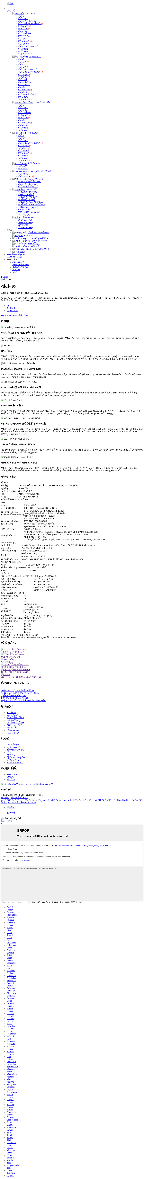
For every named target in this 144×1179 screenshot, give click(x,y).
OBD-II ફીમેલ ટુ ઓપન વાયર (14, 672)
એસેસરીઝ (23, 315)
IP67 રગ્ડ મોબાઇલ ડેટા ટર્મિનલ (15, 698)
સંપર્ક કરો (11, 813)
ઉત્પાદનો (11, 308)
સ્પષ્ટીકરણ (12, 315)
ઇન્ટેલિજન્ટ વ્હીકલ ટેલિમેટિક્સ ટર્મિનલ (113, 800)
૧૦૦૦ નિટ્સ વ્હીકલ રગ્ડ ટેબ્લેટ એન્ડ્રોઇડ (20, 693)
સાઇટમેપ (5, 797)
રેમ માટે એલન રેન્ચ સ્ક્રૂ (12, 652)
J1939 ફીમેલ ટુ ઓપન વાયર (13, 667)
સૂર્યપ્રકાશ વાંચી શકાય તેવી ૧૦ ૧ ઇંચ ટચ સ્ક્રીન (23, 700)
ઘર (8, 305)
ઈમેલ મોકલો (7, 821)
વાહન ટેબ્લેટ (12, 310)
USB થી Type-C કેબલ (11, 657)
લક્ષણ (3, 315)
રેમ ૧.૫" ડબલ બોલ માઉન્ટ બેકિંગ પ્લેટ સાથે (21, 677)
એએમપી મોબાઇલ (19, 797)
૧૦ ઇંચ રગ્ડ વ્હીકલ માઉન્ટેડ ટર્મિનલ (17, 690)
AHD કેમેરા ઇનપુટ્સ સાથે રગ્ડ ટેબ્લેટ (17, 800)
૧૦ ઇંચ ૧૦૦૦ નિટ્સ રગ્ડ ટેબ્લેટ (22, 802)
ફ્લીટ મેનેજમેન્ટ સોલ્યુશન (13, 695)
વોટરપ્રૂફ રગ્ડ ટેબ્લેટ (45, 800)
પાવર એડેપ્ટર (7, 662)
